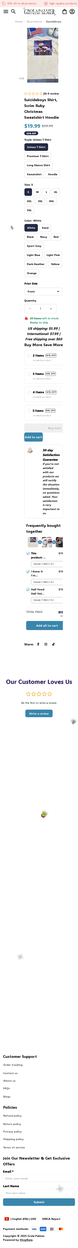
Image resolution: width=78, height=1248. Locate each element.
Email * (8, 1171)
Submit (39, 1202)
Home (19, 21)
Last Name (11, 1186)
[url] (18, 1240)
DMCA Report (51, 1219)
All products (34, 21)
